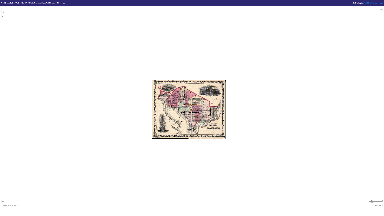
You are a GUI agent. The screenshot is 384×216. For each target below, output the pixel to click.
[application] (192, 106)
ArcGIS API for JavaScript (373, 3)
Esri (383, 205)
